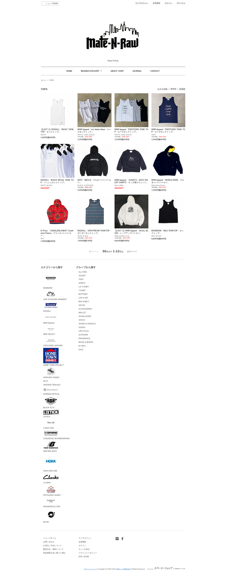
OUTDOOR (83, 335)
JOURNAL (137, 71)
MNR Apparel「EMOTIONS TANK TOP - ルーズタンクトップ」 (131, 130)
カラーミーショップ (91, 569)
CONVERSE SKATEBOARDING (56, 438)
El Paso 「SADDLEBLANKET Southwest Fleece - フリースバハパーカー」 (57, 233)
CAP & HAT (83, 298)
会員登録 (156, 3)
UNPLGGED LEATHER (53, 345)
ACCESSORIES (85, 309)
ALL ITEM (83, 272)
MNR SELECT (49, 334)
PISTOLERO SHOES (52, 495)
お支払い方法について (52, 545)
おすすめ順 (162, 89)
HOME (69, 71)
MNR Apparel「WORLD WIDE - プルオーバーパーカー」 (167, 181)
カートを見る (84, 549)
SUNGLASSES (85, 316)
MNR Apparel (48, 323)
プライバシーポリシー (88, 553)
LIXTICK (46, 417)
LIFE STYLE (84, 331)
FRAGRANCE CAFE (51, 507)
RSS (80, 557)
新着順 (182, 89)
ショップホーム (49, 538)
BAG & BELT (84, 301)
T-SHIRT (82, 290)
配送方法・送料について (53, 549)
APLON (82, 305)
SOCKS (82, 320)
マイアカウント (141, 3)
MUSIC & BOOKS (86, 342)
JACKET (82, 276)
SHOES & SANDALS (87, 324)
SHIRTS (82, 283)
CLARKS (47, 483)
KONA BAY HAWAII (51, 377)
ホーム (43, 80)
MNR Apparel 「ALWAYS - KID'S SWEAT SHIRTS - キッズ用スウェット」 (131, 181)
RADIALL (47, 311)
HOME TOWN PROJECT (53, 365)
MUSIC (46, 522)
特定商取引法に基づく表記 (54, 553)
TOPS (51, 80)
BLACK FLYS (48, 408)
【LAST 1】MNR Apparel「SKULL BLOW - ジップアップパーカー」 (131, 232)
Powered (150, 569)
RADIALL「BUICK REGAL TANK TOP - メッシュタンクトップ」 (57, 181)
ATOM (86, 557)
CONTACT (155, 71)
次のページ (132, 251)
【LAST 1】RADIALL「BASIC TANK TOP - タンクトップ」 (57, 130)
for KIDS (82, 346)
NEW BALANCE (50, 451)
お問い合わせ (48, 542)
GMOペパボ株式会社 (123, 569)
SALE (81, 349)
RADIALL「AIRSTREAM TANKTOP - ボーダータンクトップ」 (94, 232)
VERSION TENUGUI (51, 385)
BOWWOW (47, 288)
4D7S (45, 381)
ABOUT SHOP (117, 71)
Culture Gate (48, 428)
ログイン (168, 3)
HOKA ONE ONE (50, 471)
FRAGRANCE (84, 338)
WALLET (82, 313)
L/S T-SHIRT (84, 287)
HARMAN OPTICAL (51, 394)
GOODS (82, 327)
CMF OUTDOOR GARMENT (55, 299)
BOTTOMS (83, 294)
